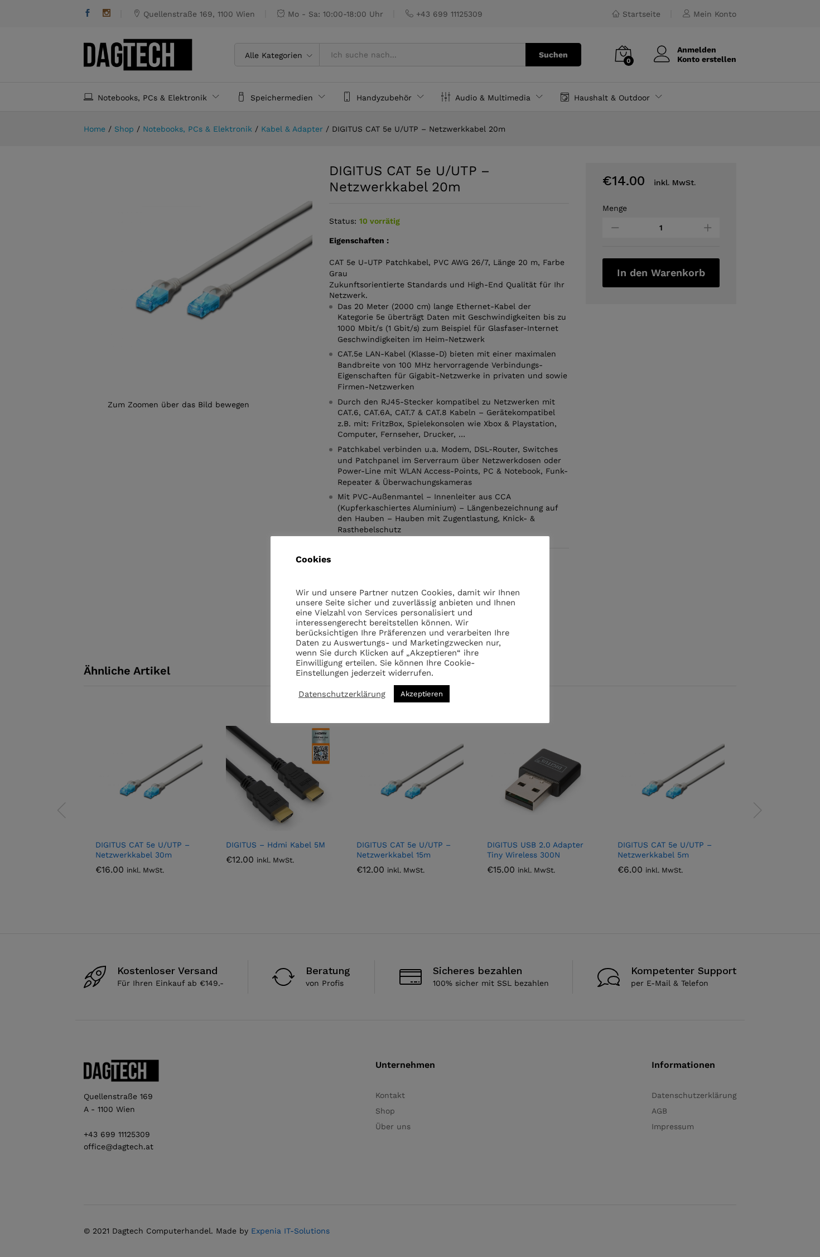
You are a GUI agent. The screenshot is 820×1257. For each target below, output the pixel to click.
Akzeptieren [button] (422, 694)
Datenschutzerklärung (341, 694)
